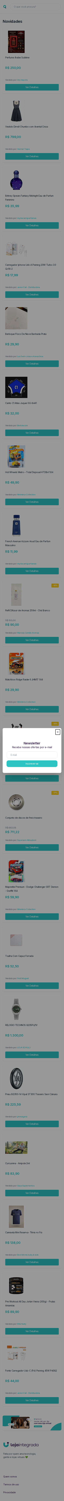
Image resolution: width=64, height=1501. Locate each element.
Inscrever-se (32, 763)
